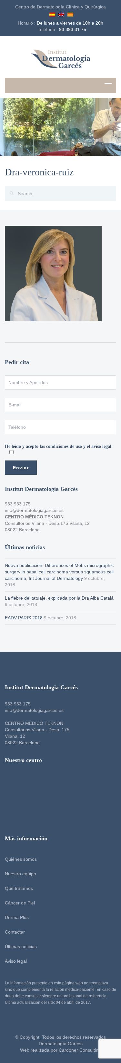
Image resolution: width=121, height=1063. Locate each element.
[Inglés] (61, 13)
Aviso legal (16, 961)
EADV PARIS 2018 (24, 617)
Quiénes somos (21, 859)
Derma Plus (17, 917)
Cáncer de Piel (20, 902)
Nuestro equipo (20, 873)
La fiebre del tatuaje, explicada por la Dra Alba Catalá (59, 598)
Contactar (15, 932)
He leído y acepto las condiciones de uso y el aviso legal (58, 446)
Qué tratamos (19, 888)
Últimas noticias (21, 946)
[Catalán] (70, 13)
